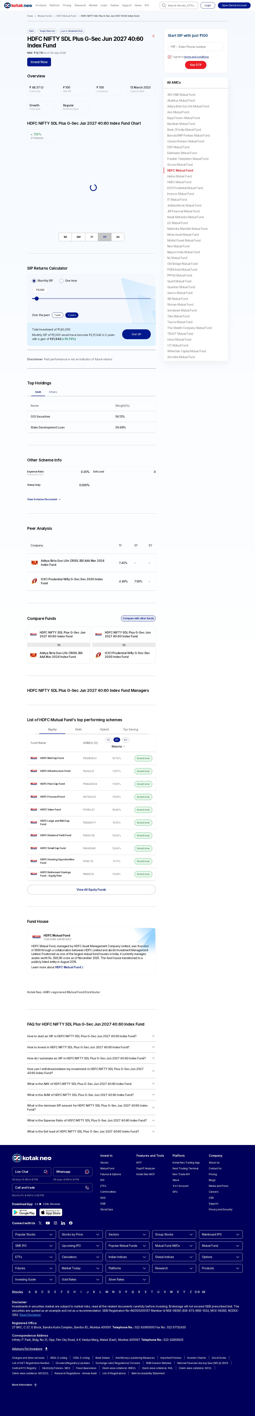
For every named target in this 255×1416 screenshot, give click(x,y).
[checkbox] (169, 57)
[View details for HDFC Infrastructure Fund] (54, 771)
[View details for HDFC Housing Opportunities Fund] (54, 861)
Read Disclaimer (30, 1314)
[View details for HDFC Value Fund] (54, 810)
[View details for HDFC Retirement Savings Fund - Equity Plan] (54, 874)
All (203, 1292)
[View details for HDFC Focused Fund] (54, 797)
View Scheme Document (42, 499)
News (138, 5)
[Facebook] (71, 1223)
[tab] (65, 237)
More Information (22, 1384)
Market (93, 5)
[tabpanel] (91, 414)
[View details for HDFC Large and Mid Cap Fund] (54, 823)
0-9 (197, 1292)
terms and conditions (196, 56)
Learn (104, 5)
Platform (54, 5)
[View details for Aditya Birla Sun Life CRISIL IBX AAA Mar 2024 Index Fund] (71, 563)
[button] (234, 5)
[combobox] (179, 5)
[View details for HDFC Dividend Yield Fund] (54, 835)
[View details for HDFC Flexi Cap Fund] (54, 784)
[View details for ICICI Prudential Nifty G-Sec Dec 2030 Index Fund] (71, 581)
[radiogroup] (54, 281)
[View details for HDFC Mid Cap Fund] (54, 758)
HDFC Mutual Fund (66, 16)
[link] (31, 1171)
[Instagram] (55, 1223)
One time (71, 280)
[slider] (37, 299)
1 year (57, 315)
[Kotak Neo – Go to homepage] (18, 5)
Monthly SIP (45, 280)
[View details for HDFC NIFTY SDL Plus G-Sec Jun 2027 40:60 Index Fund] (58, 634)
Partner (114, 5)
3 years (72, 315)
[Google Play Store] (24, 1212)
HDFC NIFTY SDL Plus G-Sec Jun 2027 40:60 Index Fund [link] (110, 16)
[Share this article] (153, 36)
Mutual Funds (45, 16)
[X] (40, 1223)
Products (41, 5)
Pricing (67, 5)
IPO (147, 5)
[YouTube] (48, 1223)
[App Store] (51, 1212)
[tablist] (91, 237)
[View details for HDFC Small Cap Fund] (54, 848)
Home (30, 16)
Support (127, 5)
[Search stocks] (164, 5)
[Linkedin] (63, 1223)
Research (80, 5)
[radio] (34, 281)
